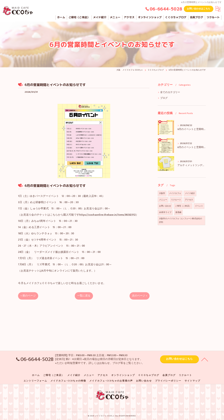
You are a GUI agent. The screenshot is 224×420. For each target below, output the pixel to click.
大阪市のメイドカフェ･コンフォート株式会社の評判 (180, 220)
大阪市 (162, 193)
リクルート (176, 199)
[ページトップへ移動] (204, 359)
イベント (199, 206)
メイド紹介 (190, 193)
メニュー (163, 199)
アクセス (189, 199)
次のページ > (139, 296)
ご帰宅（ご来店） (183, 206)
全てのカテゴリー (170, 92)
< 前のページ (28, 296)
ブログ (164, 98)
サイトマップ (192, 381)
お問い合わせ (165, 206)
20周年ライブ (165, 212)
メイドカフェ (175, 193)
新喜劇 (178, 212)
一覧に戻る (84, 296)
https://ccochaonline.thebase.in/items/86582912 (107, 215)
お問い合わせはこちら (198, 8)
